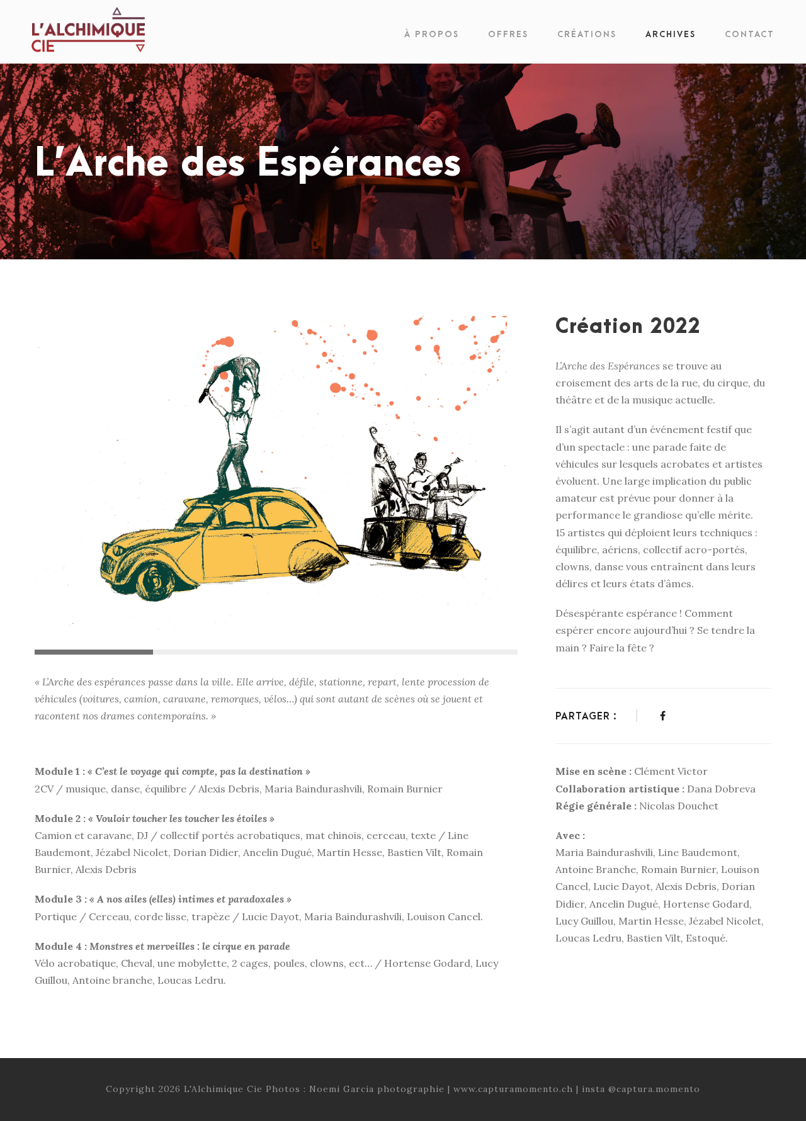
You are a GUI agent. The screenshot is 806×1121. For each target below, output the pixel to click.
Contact (750, 34)
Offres (508, 34)
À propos (431, 34)
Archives (670, 34)
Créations (586, 34)
